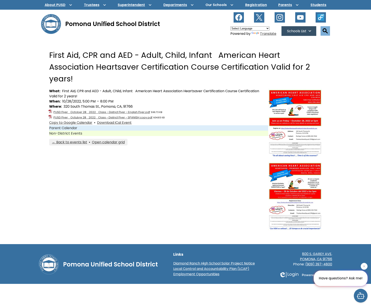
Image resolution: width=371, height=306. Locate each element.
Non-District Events (65, 133)
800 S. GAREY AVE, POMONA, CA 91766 (316, 256)
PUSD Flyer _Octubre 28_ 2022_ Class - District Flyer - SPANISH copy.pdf (102, 117)
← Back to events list (69, 142)
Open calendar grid (108, 142)
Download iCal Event (114, 122)
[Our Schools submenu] (219, 5)
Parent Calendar (63, 127)
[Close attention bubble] (364, 265)
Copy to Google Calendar (70, 122)
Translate (268, 33)
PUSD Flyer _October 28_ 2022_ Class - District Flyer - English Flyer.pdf (101, 112)
